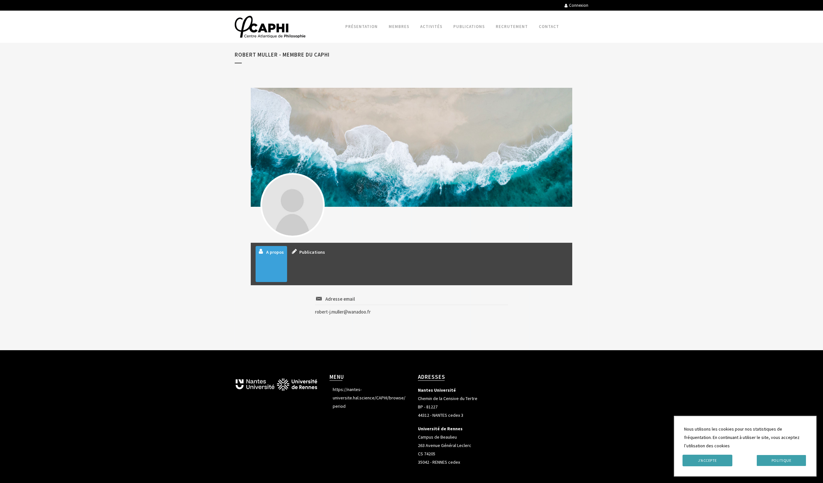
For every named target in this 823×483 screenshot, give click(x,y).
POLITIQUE (781, 460)
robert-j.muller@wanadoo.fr (343, 312)
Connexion (578, 5)
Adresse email (340, 299)
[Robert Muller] (292, 205)
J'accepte (707, 460)
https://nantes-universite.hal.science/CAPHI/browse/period (369, 398)
